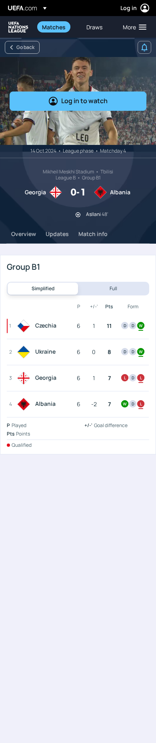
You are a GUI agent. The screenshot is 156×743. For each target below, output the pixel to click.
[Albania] (25, 404)
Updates (57, 234)
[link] (54, 27)
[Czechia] (25, 326)
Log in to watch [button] (84, 100)
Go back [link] (25, 47)
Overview (23, 234)
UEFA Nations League (18, 27)
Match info (93, 234)
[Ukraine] (25, 352)
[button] (133, 27)
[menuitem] (57, 27)
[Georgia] (25, 378)
